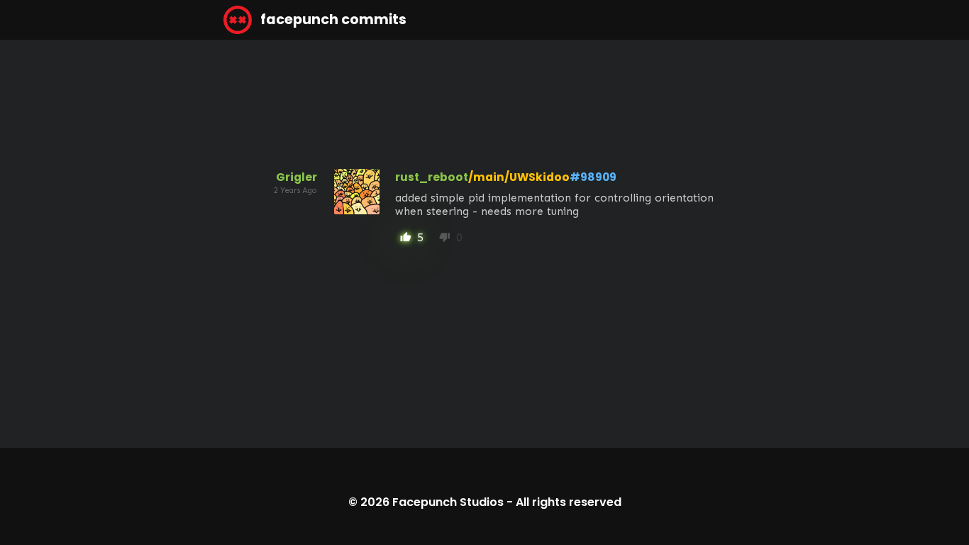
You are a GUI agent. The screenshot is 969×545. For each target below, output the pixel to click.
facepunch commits (332, 19)
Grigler (296, 177)
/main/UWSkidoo (519, 177)
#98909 (593, 177)
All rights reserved (568, 502)
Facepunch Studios (448, 502)
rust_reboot (431, 177)
